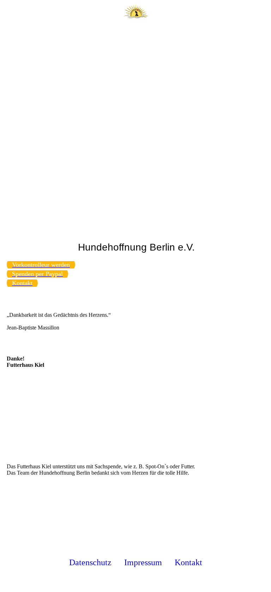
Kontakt (188, 562)
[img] (135, 12)
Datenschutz (90, 562)
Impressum (143, 562)
